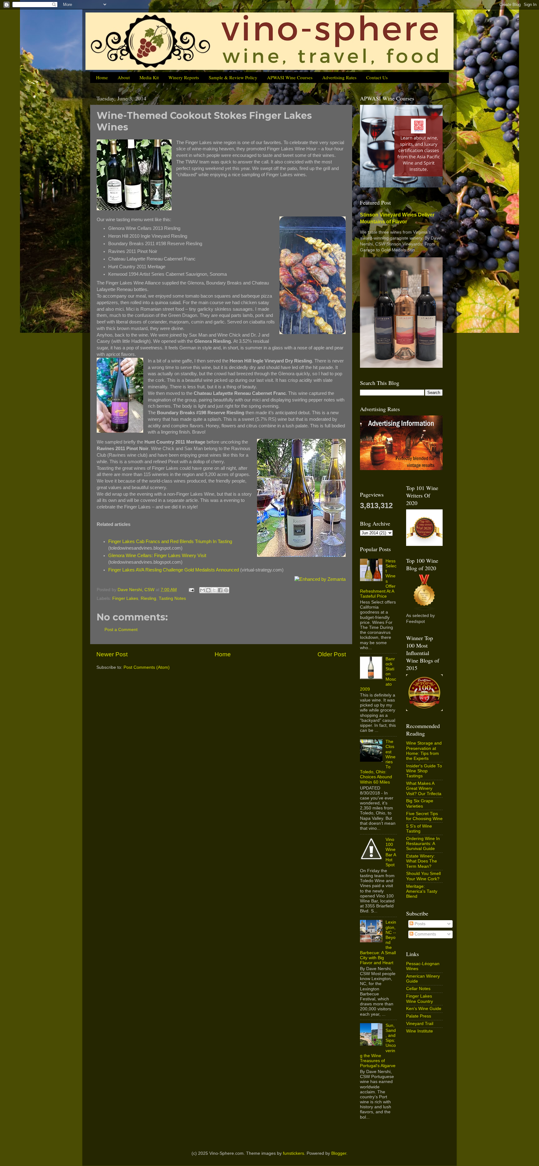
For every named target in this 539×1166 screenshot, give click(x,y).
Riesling (148, 598)
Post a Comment (121, 629)
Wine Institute (419, 1031)
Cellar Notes (418, 988)
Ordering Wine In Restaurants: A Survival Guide (423, 843)
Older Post (332, 654)
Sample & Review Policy (233, 77)
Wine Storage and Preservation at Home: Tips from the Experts (424, 751)
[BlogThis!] (208, 590)
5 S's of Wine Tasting (419, 828)
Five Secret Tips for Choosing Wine (424, 816)
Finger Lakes (125, 598)
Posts (419, 923)
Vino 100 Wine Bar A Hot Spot (391, 852)
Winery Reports (183, 77)
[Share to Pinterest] (226, 590)
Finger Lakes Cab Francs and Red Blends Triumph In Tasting (170, 541)
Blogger (338, 1153)
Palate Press (418, 1016)
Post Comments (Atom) (147, 667)
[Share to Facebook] (220, 590)
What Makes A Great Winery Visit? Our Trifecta (423, 788)
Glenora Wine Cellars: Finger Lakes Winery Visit (157, 555)
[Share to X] (214, 590)
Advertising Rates (339, 77)
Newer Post (112, 654)
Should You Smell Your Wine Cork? (423, 876)
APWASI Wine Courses (290, 77)
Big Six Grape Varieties (419, 803)
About (124, 77)
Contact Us (377, 77)
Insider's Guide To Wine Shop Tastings (424, 771)
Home (102, 77)
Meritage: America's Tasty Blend (421, 891)
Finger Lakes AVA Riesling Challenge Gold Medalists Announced (173, 569)
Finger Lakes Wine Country (419, 998)
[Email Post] (191, 589)
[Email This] (202, 590)
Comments (424, 934)
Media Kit (149, 77)
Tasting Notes (172, 598)
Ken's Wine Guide (423, 1008)
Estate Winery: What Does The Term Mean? (421, 861)
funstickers (293, 1153)
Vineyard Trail (419, 1023)
